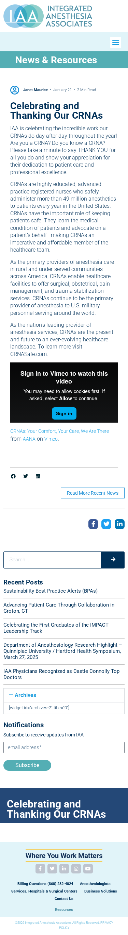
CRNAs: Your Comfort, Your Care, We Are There (59, 431)
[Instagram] (76, 868)
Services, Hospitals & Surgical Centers (44, 891)
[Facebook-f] (40, 868)
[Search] (112, 560)
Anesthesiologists (95, 884)
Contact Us (64, 899)
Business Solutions (100, 891)
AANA (29, 439)
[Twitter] (52, 868)
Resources (64, 909)
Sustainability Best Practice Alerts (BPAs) (50, 591)
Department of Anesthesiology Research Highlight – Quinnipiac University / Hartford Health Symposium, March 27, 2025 (62, 651)
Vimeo (51, 439)
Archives (25, 695)
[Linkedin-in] (64, 868)
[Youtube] (88, 868)
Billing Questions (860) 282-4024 (45, 884)
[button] (115, 42)
